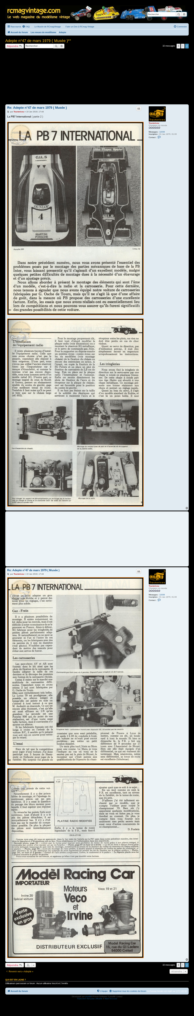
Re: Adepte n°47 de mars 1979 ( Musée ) (37, 107)
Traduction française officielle (89, 999)
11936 (162, 132)
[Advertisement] (97, 77)
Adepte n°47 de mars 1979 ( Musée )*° (38, 41)
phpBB (88, 996)
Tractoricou (154, 123)
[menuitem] (26, 26)
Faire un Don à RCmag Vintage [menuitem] (80, 26)
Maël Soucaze (111, 999)
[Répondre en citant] (138, 108)
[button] (178, 46)
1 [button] (182, 46)
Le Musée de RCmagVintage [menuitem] (47, 26)
